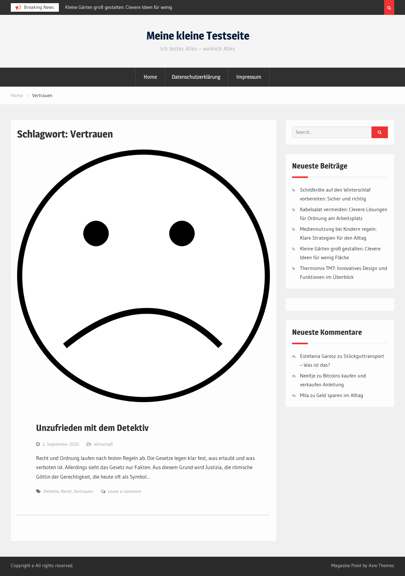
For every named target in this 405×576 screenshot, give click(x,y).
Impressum (248, 77)
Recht (66, 491)
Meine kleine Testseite (197, 35)
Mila (304, 395)
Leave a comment (124, 491)
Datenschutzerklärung (196, 77)
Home (150, 77)
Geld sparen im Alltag (339, 395)
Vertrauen (83, 491)
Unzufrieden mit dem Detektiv (92, 427)
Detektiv (51, 491)
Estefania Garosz (318, 356)
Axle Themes (381, 565)
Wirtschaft (103, 444)
